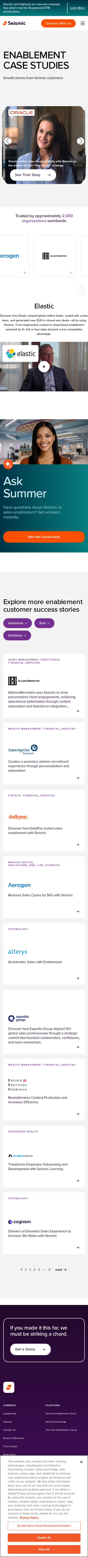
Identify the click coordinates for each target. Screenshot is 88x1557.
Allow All (43, 1549)
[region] (44, 1506)
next (58, 1270)
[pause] (81, 290)
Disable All (44, 1537)
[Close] (81, 1461)
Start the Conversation (44, 537)
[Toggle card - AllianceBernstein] (61, 272)
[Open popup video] (44, 366)
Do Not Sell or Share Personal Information (44, 1525)
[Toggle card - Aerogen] (14, 272)
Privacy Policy (29, 1517)
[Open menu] (83, 23)
